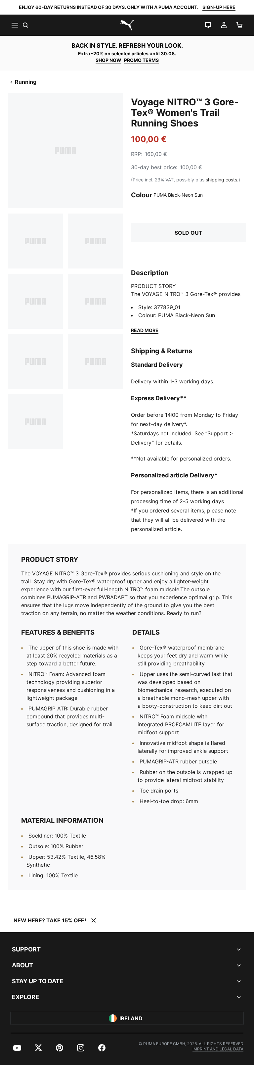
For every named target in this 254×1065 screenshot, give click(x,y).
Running (25, 81)
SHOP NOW (108, 60)
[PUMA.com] (127, 25)
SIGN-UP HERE (218, 7)
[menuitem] (17, 1047)
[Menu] (14, 25)
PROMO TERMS (141, 60)
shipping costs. (222, 179)
